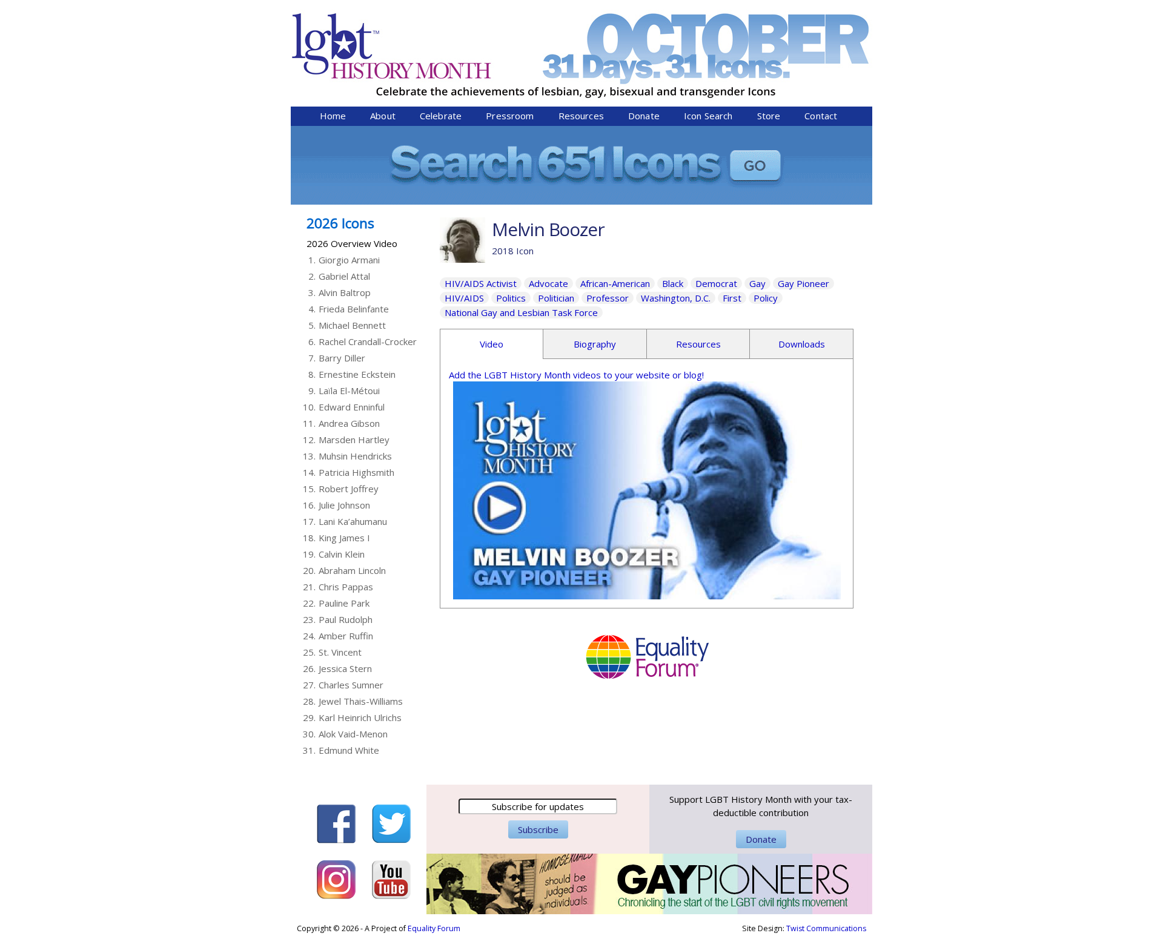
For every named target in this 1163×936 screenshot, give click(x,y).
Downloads (801, 344)
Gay (757, 283)
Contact (820, 116)
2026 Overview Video (351, 243)
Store (769, 116)
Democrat (716, 283)
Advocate (548, 283)
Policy (766, 298)
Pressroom (510, 116)
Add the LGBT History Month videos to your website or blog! (576, 375)
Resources (581, 116)
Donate (644, 116)
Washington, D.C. (676, 298)
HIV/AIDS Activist (481, 283)
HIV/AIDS (464, 298)
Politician (556, 298)
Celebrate (441, 116)
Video (491, 344)
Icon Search (708, 116)
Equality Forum (434, 928)
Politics (511, 298)
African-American (615, 283)
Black (672, 283)
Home (333, 116)
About (383, 116)
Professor (607, 298)
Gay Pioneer (803, 283)
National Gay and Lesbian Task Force (521, 312)
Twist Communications (826, 928)
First (732, 298)
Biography (595, 344)
